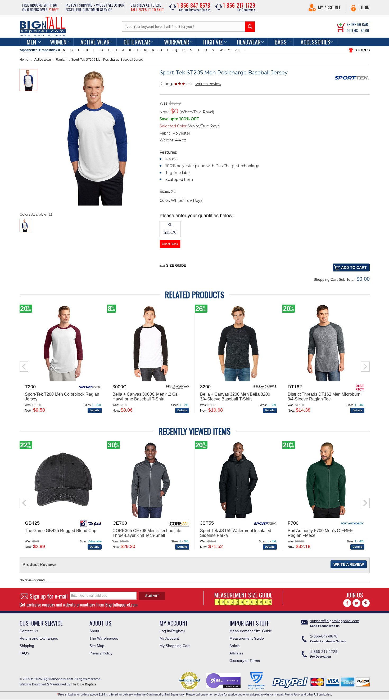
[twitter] (356, 603)
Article (234, 646)
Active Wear (95, 42)
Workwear (176, 42)
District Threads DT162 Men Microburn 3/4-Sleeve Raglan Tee (324, 396)
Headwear (249, 42)
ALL (238, 50)
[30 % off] (151, 517)
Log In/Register (172, 631)
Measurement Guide (246, 638)
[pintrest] (366, 603)
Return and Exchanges (39, 638)
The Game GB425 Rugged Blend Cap (60, 530)
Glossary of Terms (244, 660)
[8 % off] (151, 380)
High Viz (213, 42)
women (58, 42)
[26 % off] (238, 380)
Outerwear (137, 42)
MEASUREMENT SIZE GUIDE (243, 595)
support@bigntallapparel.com (334, 621)
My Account (329, 7)
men (31, 42)
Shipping (27, 646)
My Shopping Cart (175, 646)
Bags (281, 42)
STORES (362, 50)
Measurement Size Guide (250, 631)
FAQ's (25, 653)
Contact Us (29, 631)
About (94, 631)
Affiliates (236, 653)
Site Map (96, 646)
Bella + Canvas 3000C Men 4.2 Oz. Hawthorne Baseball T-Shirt (145, 396)
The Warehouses (103, 638)
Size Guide (176, 265)
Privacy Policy (100, 653)
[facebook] (347, 603)
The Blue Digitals (83, 684)
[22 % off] (63, 517)
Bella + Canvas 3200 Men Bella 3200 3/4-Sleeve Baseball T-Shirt (235, 396)
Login (364, 7)
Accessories (315, 42)
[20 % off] (63, 380)
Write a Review (208, 84)
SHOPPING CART (358, 24)
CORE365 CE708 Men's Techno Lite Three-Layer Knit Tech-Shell (146, 533)
